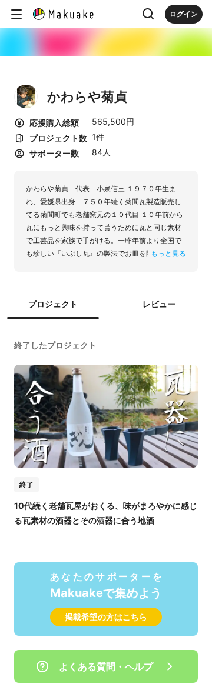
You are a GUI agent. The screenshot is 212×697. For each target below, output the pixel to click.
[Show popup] (148, 14)
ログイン (184, 13)
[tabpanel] (106, 431)
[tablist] (106, 305)
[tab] (53, 305)
